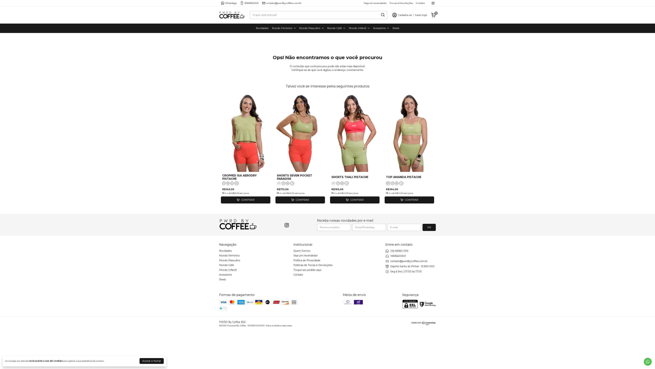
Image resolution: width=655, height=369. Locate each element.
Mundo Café (334, 28)
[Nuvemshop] (423, 324)
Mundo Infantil (357, 28)
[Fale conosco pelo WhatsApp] (648, 362)
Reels (395, 28)
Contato (420, 3)
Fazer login (421, 15)
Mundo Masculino (309, 28)
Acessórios (379, 28)
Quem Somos (301, 250)
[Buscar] (382, 15)
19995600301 (251, 3)
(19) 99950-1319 (399, 250)
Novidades (262, 28)
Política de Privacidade (306, 260)
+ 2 (292, 183)
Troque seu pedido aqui (307, 269)
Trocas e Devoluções (401, 3)
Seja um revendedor (375, 3)
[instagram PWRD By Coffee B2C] (433, 3)
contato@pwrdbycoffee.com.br (284, 3)
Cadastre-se (405, 15)
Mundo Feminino (282, 28)
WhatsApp (231, 3)
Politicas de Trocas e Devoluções (312, 265)
